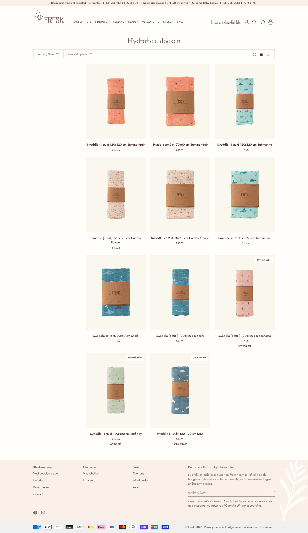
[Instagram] (43, 513)
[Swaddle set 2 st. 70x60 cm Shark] (116, 292)
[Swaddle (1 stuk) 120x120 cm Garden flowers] (116, 194)
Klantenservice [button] (42, 467)
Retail (136, 487)
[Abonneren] (271, 492)
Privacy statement (215, 527)
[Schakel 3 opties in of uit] (261, 54)
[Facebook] (35, 513)
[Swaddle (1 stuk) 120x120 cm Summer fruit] (116, 101)
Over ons (138, 473)
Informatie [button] (89, 467)
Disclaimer (266, 527)
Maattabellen (91, 473)
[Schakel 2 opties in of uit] (254, 54)
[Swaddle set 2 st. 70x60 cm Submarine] (245, 194)
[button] (78, 22)
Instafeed (88, 480)
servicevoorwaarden (205, 505)
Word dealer (140, 480)
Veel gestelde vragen (46, 473)
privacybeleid (259, 501)
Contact (38, 494)
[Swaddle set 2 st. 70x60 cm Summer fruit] (180, 101)
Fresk (191, 527)
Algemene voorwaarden (243, 527)
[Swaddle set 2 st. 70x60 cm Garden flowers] (180, 194)
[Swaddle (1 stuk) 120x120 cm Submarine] (245, 101)
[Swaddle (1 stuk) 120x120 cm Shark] (180, 292)
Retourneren (41, 487)
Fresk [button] (136, 467)
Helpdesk (39, 480)
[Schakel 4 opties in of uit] (270, 54)
